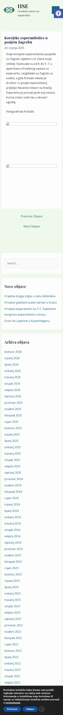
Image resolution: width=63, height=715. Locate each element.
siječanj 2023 (12, 619)
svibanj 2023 (12, 593)
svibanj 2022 (12, 663)
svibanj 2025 (12, 447)
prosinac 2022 (13, 625)
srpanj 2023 (12, 581)
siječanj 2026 (12, 396)
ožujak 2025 (12, 460)
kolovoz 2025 (13, 428)
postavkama (13, 702)
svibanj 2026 (12, 371)
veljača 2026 (12, 390)
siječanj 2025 (12, 473)
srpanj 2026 (12, 358)
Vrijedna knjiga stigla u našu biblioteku (29, 296)
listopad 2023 (13, 562)
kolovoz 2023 (13, 574)
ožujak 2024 (12, 530)
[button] (58, 13)
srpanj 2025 (12, 434)
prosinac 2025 (13, 403)
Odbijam (30, 709)
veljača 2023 (12, 612)
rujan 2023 (11, 568)
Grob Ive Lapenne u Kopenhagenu (27, 321)
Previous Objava (31, 216)
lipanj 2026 (11, 364)
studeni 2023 (12, 555)
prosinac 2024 (13, 479)
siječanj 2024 (12, 543)
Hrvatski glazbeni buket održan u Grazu (30, 302)
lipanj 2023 (11, 587)
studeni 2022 (12, 632)
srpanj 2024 (12, 504)
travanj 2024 (12, 523)
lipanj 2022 (11, 657)
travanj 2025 (12, 453)
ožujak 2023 (12, 606)
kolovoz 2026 (13, 352)
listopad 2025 (13, 415)
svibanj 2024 (12, 517)
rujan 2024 (11, 498)
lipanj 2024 (11, 511)
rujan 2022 (11, 644)
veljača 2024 (12, 536)
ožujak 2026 (12, 384)
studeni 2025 (12, 409)
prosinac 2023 (13, 549)
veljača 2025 (12, 466)
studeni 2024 (12, 485)
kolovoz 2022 (13, 651)
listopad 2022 (13, 638)
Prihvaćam (12, 709)
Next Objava (31, 226)
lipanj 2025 (11, 441)
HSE (23, 6)
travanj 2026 (12, 377)
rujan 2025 (11, 422)
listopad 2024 (13, 492)
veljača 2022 (12, 682)
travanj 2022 (12, 670)
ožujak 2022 (12, 676)
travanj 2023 (12, 600)
